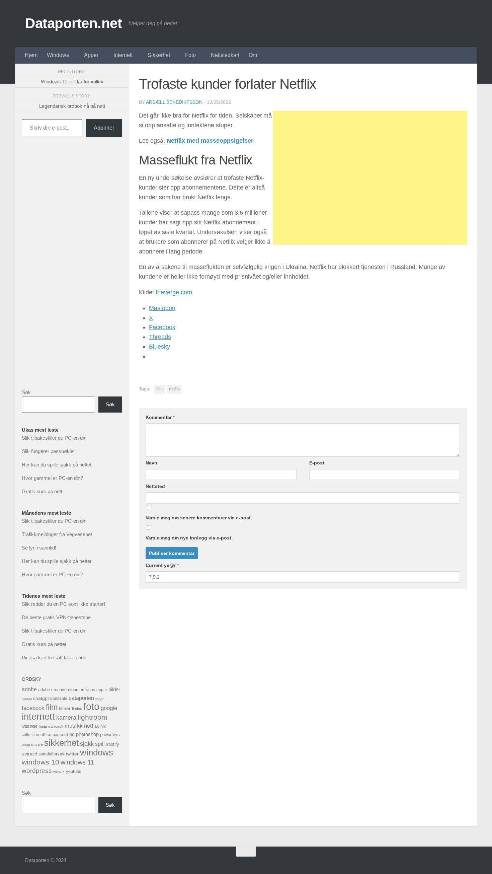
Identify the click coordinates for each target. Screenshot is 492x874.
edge (99, 699)
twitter (72, 753)
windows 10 (40, 762)
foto (91, 706)
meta (43, 726)
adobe (29, 689)
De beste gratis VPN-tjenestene (56, 617)
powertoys (110, 734)
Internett (123, 55)
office (45, 734)
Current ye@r (162, 565)
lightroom (92, 717)
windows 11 (77, 762)
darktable (58, 698)
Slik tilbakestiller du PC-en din (54, 438)
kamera (66, 717)
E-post (316, 462)
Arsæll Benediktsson (174, 102)
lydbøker (29, 726)
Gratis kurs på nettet (44, 644)
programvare (32, 744)
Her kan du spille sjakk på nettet (56, 464)
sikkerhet (61, 743)
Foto (190, 55)
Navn (151, 462)
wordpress (37, 770)
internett (38, 717)
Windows (58, 55)
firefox (77, 709)
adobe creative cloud (58, 689)
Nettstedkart (225, 55)
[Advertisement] (370, 178)
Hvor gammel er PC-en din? (52, 478)
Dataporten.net (73, 23)
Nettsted (155, 486)
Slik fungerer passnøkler (48, 451)
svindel (29, 753)
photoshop (87, 734)
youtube (73, 771)
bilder (114, 689)
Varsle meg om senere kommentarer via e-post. (199, 517)
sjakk (87, 743)
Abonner (104, 128)
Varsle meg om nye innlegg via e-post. (189, 537)
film (159, 389)
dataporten (81, 698)
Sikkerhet (159, 55)
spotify (112, 744)
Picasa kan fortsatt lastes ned (54, 657)
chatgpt (41, 698)
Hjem (31, 55)
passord (60, 734)
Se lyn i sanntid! (39, 548)
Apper (91, 55)
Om (253, 55)
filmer (65, 708)
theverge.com (174, 292)
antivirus (87, 689)
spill (100, 744)
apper (101, 689)
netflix (174, 389)
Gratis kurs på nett (42, 491)
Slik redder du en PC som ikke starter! (63, 604)
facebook (33, 708)
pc (72, 734)
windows (96, 752)
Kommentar (160, 417)
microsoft (55, 726)
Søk (26, 392)
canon (27, 699)
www (57, 772)
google (109, 708)
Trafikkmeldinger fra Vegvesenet (57, 534)
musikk (74, 726)
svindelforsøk (51, 753)
